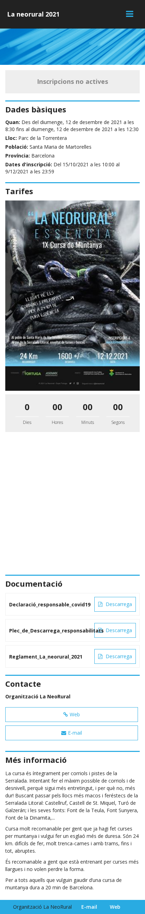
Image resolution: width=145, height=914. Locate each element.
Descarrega (118, 604)
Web (75, 714)
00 (57, 407)
